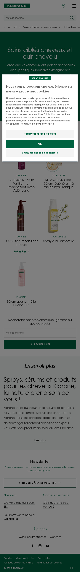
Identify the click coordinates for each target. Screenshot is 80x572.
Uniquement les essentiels (40, 152)
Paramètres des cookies (40, 133)
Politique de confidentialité (37, 123)
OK (40, 143)
